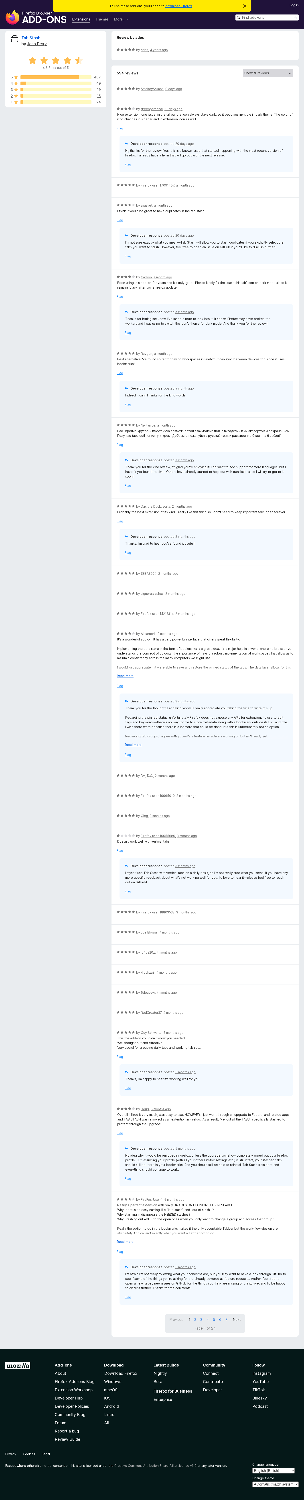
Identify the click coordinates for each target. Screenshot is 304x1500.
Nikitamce (148, 425)
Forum (60, 1422)
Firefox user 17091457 (157, 185)
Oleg (144, 816)
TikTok (258, 1389)
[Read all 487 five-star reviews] (55, 77)
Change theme (263, 1478)
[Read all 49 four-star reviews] (55, 83)
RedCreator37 (151, 1012)
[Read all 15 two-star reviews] (55, 96)
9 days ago (173, 89)
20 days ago (184, 144)
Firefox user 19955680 (158, 836)
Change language (265, 1464)
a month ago (185, 185)
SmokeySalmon (152, 89)
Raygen (146, 353)
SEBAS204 (148, 573)
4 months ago (169, 932)
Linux (109, 1414)
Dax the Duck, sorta (155, 506)
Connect (211, 1373)
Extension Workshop (74, 1389)
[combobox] (267, 17)
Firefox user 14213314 (157, 614)
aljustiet (146, 205)
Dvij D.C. (147, 776)
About (60, 1373)
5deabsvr (148, 992)
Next (237, 1319)
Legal (46, 1454)
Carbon (146, 277)
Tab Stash (30, 37)
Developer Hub (69, 1398)
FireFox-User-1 (151, 1199)
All (106, 1422)
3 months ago (186, 796)
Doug (145, 1109)
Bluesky (259, 1398)
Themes (102, 19)
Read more (125, 676)
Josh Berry (37, 43)
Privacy (10, 1454)
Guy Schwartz (151, 1032)
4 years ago (159, 50)
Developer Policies (72, 1406)
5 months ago (173, 1032)
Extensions (81, 19)
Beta (158, 1381)
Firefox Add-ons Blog (75, 1381)
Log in (294, 5)
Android (111, 1406)
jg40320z (148, 952)
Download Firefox (120, 1373)
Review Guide (67, 1439)
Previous (176, 1319)
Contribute (213, 1381)
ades (144, 50)
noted (47, 1465)
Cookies (29, 1454)
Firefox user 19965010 (158, 796)
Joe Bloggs (149, 932)
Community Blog (70, 1414)
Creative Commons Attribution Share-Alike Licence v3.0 (155, 1465)
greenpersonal (152, 109)
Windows (112, 1381)
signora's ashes (152, 593)
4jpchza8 (148, 972)
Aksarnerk (148, 634)
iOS (107, 1398)
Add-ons (63, 1365)
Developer (212, 1389)
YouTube (260, 1381)
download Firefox (178, 6)
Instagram (261, 1373)
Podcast (260, 1406)
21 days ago (173, 109)
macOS (111, 1389)
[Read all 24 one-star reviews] (55, 102)
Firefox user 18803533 (157, 912)
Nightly (160, 1373)
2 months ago (182, 506)
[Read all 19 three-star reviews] (55, 89)
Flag (120, 128)
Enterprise (163, 1399)
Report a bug (67, 1431)
